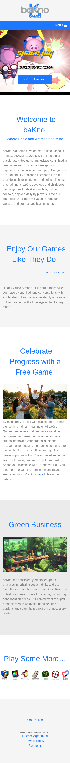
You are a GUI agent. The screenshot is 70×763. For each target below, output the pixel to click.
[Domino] (35, 675)
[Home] (35, 10)
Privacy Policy (35, 740)
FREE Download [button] (35, 79)
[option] (5, 675)
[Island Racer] (55, 675)
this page (37, 474)
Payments (35, 745)
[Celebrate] (35, 401)
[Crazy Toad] (25, 675)
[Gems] (45, 675)
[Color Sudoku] (15, 675)
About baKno (35, 719)
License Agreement (35, 736)
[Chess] (5, 675)
